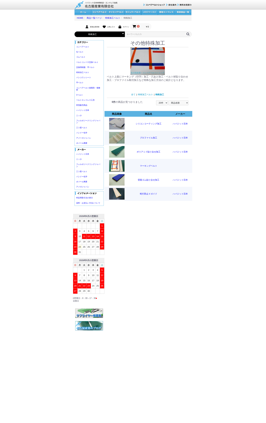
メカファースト (149, 12)
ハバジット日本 (82, 110)
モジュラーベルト (133, 12)
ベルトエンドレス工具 (85, 100)
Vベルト (79, 95)
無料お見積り (184, 5)
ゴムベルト (80, 57)
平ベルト (80, 83)
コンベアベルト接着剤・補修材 (88, 89)
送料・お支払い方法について (88, 203)
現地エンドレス (166, 12)
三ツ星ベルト (81, 128)
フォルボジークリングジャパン (88, 121)
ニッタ (79, 115)
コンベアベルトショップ (154, 5)
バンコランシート (83, 77)
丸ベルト (80, 52)
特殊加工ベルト (82, 72)
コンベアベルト (99, 12)
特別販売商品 (81, 105)
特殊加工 (159, 94)
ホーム (83, 12)
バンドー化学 (81, 133)
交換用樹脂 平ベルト (85, 67)
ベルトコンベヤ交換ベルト (87, 62)
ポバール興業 (81, 143)
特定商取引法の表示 (84, 198)
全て (133, 94)
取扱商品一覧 (183, 12)
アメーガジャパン (83, 138)
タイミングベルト (116, 12)
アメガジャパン (82, 187)
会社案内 (171, 5)
